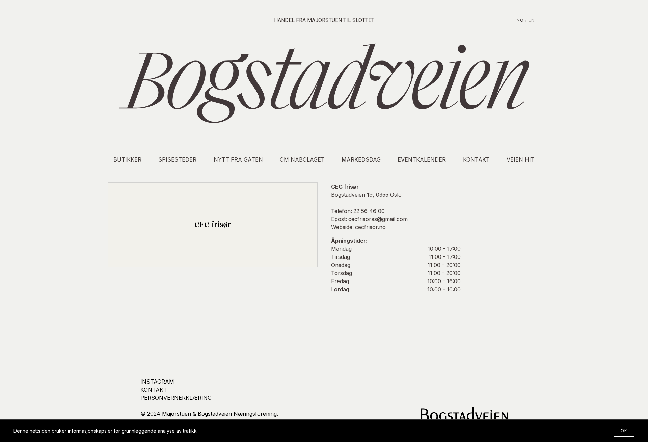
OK (624, 430)
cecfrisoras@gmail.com (378, 219)
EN (532, 20)
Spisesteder (177, 159)
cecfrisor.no (370, 227)
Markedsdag (361, 159)
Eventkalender (422, 159)
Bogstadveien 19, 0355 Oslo (366, 194)
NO (520, 20)
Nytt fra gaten (238, 159)
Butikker (127, 159)
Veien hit (521, 159)
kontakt (153, 389)
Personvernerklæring (176, 397)
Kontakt (476, 159)
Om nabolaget (302, 159)
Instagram (157, 381)
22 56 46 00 (369, 210)
